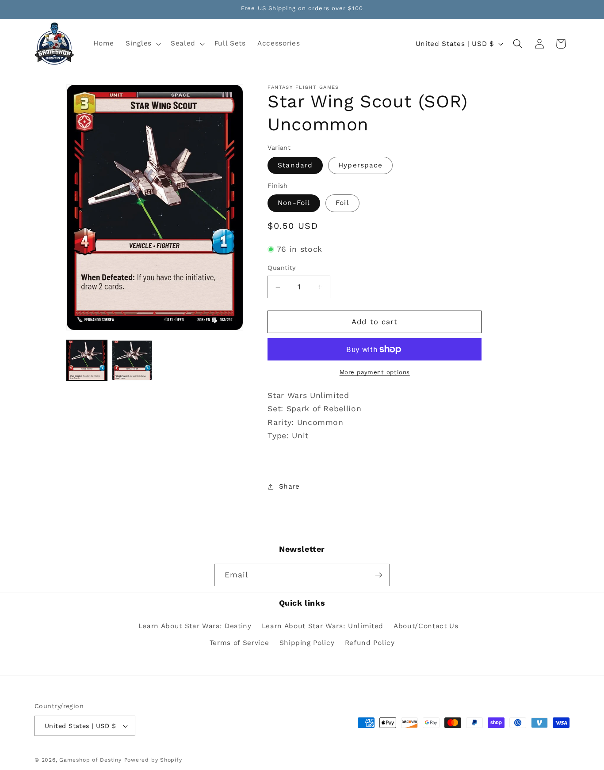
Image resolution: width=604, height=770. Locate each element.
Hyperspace (360, 165)
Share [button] (289, 486)
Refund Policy (370, 642)
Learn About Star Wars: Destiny (195, 626)
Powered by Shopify (153, 760)
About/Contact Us (426, 626)
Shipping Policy (307, 642)
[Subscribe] (378, 575)
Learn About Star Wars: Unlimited (322, 626)
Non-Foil (294, 203)
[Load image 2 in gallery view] (132, 360)
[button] (142, 44)
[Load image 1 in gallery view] (86, 360)
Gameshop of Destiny (90, 760)
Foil (342, 203)
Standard (295, 165)
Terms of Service (239, 642)
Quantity (282, 268)
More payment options (375, 372)
